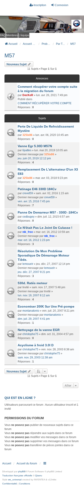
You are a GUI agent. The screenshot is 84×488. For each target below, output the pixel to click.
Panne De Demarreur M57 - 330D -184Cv (48, 212)
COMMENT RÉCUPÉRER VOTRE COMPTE (44, 103)
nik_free (27, 232)
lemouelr (27, 263)
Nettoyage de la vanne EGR (39, 330)
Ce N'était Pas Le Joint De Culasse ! (45, 227)
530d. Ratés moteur (32, 283)
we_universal (15, 479)
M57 (9, 55)
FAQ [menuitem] (2, 35)
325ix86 (27, 135)
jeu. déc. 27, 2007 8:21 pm (34, 272)
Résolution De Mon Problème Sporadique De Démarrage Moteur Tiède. (43, 255)
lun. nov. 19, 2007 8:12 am (34, 295)
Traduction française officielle (17, 475)
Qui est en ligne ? (20, 398)
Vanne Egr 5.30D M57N (35, 146)
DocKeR (27, 95)
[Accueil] (42, 24)
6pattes (26, 150)
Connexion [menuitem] (61, 5)
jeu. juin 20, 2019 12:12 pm (34, 158)
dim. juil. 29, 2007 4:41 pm (34, 318)
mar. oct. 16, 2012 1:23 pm (34, 240)
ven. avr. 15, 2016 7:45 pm (34, 201)
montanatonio (30, 310)
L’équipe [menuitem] (24, 35)
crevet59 (27, 193)
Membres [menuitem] (12, 35)
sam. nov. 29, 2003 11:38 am (35, 357)
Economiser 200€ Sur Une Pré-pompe (46, 306)
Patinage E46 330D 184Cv (37, 189)
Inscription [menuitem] (40, 5)
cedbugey (28, 216)
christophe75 (30, 334)
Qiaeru (38, 475)
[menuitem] (9, 484)
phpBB (21, 471)
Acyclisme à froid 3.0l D (36, 345)
